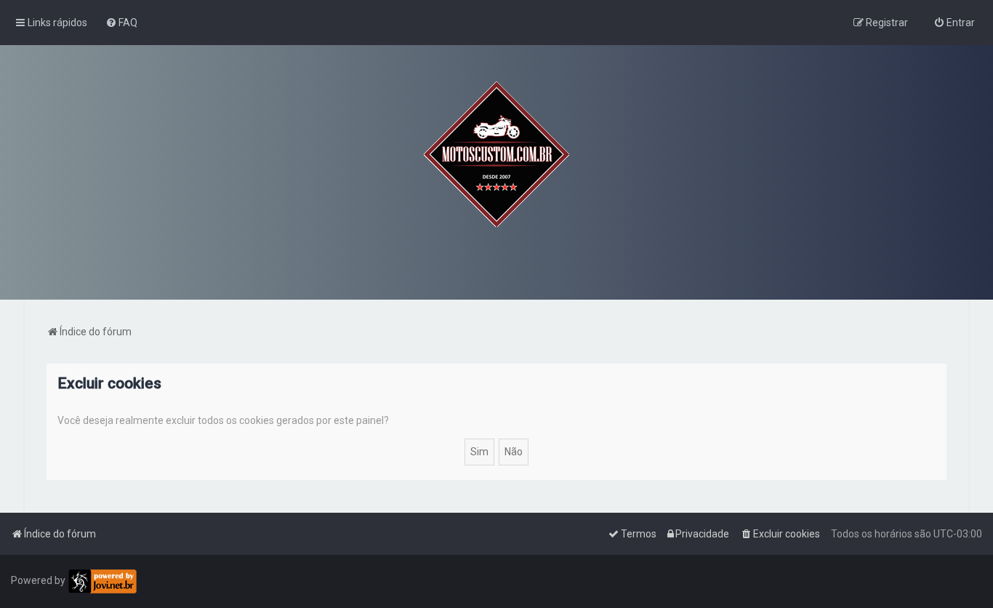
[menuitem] (121, 22)
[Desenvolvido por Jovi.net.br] (102, 581)
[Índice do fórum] (496, 154)
